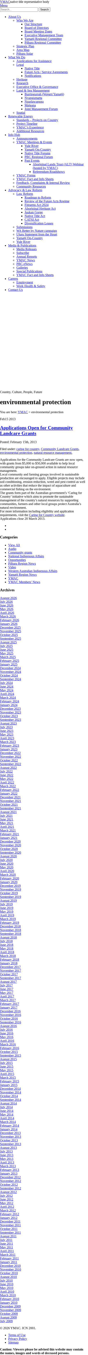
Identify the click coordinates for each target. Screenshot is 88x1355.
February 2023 (9, 745)
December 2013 (10, 1133)
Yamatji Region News (22, 574)
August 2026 (8, 598)
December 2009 (10, 1306)
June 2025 (6, 649)
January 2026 (8, 624)
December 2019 (10, 885)
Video (12, 567)
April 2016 (7, 1040)
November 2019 (10, 889)
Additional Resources (30, 131)
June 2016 (6, 1033)
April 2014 (7, 1118)
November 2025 (10, 631)
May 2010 (6, 1288)
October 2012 (9, 1184)
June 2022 (6, 775)
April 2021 (7, 826)
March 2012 (8, 1210)
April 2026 (7, 612)
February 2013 (9, 1170)
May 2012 (6, 1203)
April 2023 (7, 738)
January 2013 (8, 1173)
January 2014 (8, 1129)
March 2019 (8, 919)
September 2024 (10, 679)
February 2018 (9, 959)
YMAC (5, 1)
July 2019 (6, 904)
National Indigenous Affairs (26, 556)
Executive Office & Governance (37, 87)
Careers (13, 278)
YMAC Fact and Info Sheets (35, 179)
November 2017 (10, 970)
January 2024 (8, 705)
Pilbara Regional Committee (43, 42)
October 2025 (9, 635)
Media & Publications (22, 245)
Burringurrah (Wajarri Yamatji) (44, 94)
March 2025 (8, 657)
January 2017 (8, 1007)
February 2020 (9, 878)
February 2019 (9, 922)
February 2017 (9, 1004)
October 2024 (9, 675)
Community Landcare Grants (60, 449)
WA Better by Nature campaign (36, 230)
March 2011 (8, 1254)
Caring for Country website (46, 515)
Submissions (24, 227)
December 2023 (10, 708)
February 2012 (9, 1214)
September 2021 (10, 808)
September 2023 (10, 719)
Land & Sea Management (33, 90)
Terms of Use (17, 1335)
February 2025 (9, 660)
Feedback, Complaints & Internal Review (43, 182)
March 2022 (8, 786)
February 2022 (9, 790)
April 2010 (7, 1291)
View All (14, 545)
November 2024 (10, 672)
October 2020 (9, 849)
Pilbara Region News (22, 563)
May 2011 (6, 1247)
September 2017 (10, 978)
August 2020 (8, 856)
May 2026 (6, 609)
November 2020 (10, 845)
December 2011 (10, 1221)
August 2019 (8, 900)
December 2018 (10, 926)
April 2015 (7, 1074)
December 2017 (10, 967)
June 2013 (6, 1155)
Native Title (32, 68)
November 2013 (10, 1136)
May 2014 (6, 1114)
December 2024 (10, 668)
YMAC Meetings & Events (34, 142)
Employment (24, 282)
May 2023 (6, 734)
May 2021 (6, 823)
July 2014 (6, 1107)
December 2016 (10, 1011)
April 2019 (7, 915)
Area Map (22, 50)
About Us (14, 16)
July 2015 (6, 1063)
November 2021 (10, 801)
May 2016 (6, 1037)
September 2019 (10, 897)
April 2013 (7, 1162)
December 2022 (10, 753)
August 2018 (8, 937)
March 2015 (8, 1077)
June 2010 (6, 1284)
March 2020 (8, 874)
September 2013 (10, 1144)
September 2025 (10, 638)
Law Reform (24, 194)
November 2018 (10, 930)
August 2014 (8, 1103)
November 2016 (10, 1015)
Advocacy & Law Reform (25, 190)
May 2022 (6, 778)
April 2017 (7, 996)
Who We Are (24, 20)
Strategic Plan (25, 46)
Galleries (22, 267)
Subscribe (22, 253)
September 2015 (10, 1055)
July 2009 (6, 1321)
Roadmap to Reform (38, 197)
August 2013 (8, 1147)
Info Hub (14, 135)
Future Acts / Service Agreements (46, 72)
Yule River (31, 146)
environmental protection (16, 452)
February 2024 (9, 701)
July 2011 (6, 1240)
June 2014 (6, 1111)
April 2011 (7, 1251)
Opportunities (17, 560)
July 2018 (6, 941)
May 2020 (6, 867)
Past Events (32, 160)
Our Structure (33, 24)
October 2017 (9, 974)
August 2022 (8, 767)
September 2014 (10, 1099)
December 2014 (10, 1088)
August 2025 (8, 642)
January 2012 (8, 1218)
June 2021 (6, 819)
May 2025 (6, 653)
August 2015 (8, 1059)
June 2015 (6, 1066)
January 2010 (8, 1302)
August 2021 (8, 812)
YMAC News (25, 260)
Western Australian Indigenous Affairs (32, 571)
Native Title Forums (37, 153)
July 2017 (6, 985)
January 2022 (8, 793)
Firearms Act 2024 (37, 205)
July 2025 (6, 646)
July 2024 (6, 683)
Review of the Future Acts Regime (47, 201)
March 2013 (8, 1166)
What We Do (16, 57)
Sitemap (13, 1342)
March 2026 (8, 616)
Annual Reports (26, 256)
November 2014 (10, 1092)
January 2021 (8, 838)
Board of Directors (37, 28)
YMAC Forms (25, 175)
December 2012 (10, 1177)
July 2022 (6, 771)
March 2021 (8, 830)
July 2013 (6, 1151)
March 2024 (8, 697)
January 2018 (8, 963)
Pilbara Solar (24, 53)
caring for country (27, 449)
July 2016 (6, 1029)
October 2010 (9, 1273)
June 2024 (6, 686)
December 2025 (10, 627)
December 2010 (10, 1265)
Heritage (21, 79)
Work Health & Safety (30, 286)
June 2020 (6, 863)
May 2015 (6, 1070)
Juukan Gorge (34, 212)
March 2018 (8, 956)
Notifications (33, 75)
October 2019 (9, 893)
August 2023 (8, 723)
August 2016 (8, 1026)
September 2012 (10, 1188)
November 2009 (10, 1310)
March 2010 (8, 1295)
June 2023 (6, 731)
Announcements (26, 138)
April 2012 (7, 1206)
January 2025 (8, 664)
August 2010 (8, 1277)
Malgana (30, 105)
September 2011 (10, 1232)
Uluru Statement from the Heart (36, 234)
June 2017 (6, 989)
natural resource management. (53, 452)
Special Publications (29, 271)
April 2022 (7, 782)
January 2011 (8, 1262)
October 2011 (9, 1229)
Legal (20, 64)
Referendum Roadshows (49, 171)
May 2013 (6, 1158)
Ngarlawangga (34, 101)
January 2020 (8, 882)
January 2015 (8, 1085)
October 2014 (9, 1096)
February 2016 (9, 1048)
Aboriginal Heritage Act (40, 208)
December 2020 (10, 841)
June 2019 (6, 908)
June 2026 (6, 605)
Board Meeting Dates (38, 31)
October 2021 (9, 804)
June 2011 (6, 1243)
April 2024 (7, 694)
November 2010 (10, 1269)
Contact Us (15, 289)
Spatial (20, 112)
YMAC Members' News (24, 582)
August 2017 (8, 981)
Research (22, 83)
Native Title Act (35, 216)
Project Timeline (26, 123)
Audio (12, 549)
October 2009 (9, 1313)
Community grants (20, 552)
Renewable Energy (20, 116)
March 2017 (8, 1000)
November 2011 (10, 1225)
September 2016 (10, 1022)
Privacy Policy (17, 1338)
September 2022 (10, 764)
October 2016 (9, 1018)
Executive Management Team (44, 35)
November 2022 (10, 756)
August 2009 (8, 1317)
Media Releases (26, 249)
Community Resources (31, 186)
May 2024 (6, 690)
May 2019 (6, 911)
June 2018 (6, 945)
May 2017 (6, 992)
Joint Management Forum (41, 109)
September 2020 (10, 852)
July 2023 (6, 727)
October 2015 (9, 1052)
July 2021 (6, 815)
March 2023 (8, 742)
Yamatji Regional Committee (43, 39)
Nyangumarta (33, 98)
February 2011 (9, 1258)
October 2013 (9, 1140)
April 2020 (7, 871)
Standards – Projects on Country (37, 120)
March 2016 (8, 1044)
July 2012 (6, 1195)
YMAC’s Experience (30, 127)
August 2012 (8, 1192)
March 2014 (8, 1122)
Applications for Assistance (34, 61)
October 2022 (9, 760)
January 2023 (8, 749)
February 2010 (9, 1299)
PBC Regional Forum (39, 157)
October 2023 (9, 716)
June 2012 (6, 1199)
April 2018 (7, 952)
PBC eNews (24, 264)
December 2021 (10, 797)
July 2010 (6, 1280)
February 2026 (9, 620)
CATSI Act (32, 219)
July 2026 (6, 601)
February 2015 (9, 1081)
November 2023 (10, 712)
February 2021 (9, 834)
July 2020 (6, 860)
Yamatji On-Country (38, 149)
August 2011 (8, 1236)
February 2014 (9, 1125)
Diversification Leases (39, 223)
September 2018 (10, 933)
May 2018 (6, 948)
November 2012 (10, 1181)
